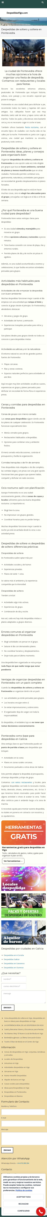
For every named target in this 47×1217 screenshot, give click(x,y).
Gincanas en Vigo (11, 1071)
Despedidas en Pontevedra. (15, 1092)
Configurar (23, 1211)
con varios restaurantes (21, 782)
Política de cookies (24, 1190)
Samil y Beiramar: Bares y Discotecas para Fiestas (24, 1029)
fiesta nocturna (32, 127)
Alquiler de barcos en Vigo (14, 1079)
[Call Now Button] (41, 1211)
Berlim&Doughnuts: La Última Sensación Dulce (22, 1037)
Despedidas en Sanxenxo (14, 963)
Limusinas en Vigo (11, 1063)
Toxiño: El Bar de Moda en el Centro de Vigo (21, 1042)
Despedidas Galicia (11, 959)
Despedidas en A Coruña (14, 955)
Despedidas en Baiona (13, 1096)
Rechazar (23, 1204)
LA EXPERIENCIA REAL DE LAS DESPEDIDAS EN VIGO (24, 1025)
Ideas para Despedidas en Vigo (16, 1088)
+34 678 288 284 (23, 1163)
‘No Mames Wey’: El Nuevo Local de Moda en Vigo (23, 1033)
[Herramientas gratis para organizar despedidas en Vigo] (23, 832)
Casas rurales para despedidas (17, 1084)
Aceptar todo (23, 1197)
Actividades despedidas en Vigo (17, 1067)
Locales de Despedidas (13, 1059)
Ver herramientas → (13, 861)
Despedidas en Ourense (14, 967)
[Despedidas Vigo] (17, 12)
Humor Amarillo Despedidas (15, 1075)
